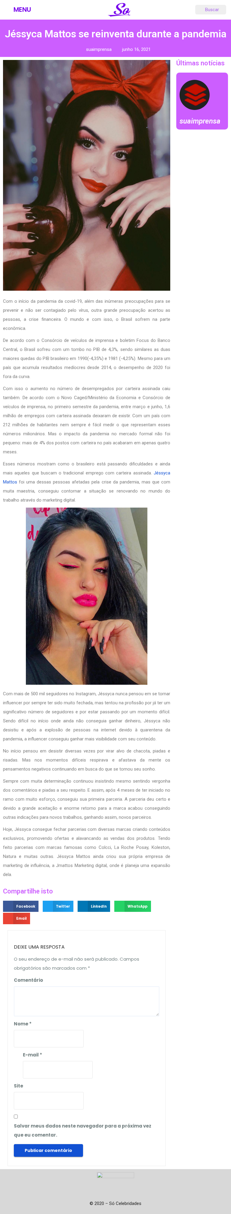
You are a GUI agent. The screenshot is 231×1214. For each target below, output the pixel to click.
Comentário (28, 980)
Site (18, 1086)
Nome (23, 1024)
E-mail (32, 1055)
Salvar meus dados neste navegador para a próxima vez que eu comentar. (82, 1130)
